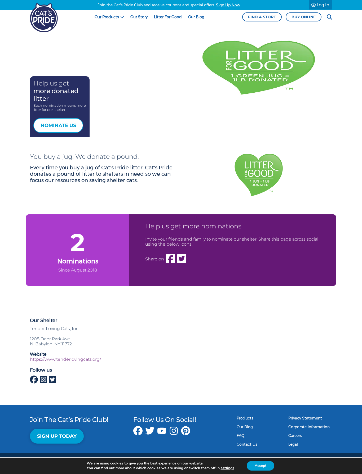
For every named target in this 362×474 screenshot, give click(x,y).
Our (107, 17)
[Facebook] (170, 258)
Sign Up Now (228, 5)
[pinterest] (185, 433)
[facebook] (138, 433)
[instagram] (173, 433)
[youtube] (161, 433)
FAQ (241, 435)
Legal (293, 444)
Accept (260, 465)
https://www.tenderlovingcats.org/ (65, 359)
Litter (168, 17)
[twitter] (149, 433)
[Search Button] (329, 17)
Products (245, 418)
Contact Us (247, 444)
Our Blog (245, 427)
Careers (295, 435)
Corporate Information (309, 427)
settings (227, 468)
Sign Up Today (57, 436)
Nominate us (58, 125)
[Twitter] (181, 258)
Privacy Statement (305, 418)
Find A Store (262, 17)
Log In (322, 4)
